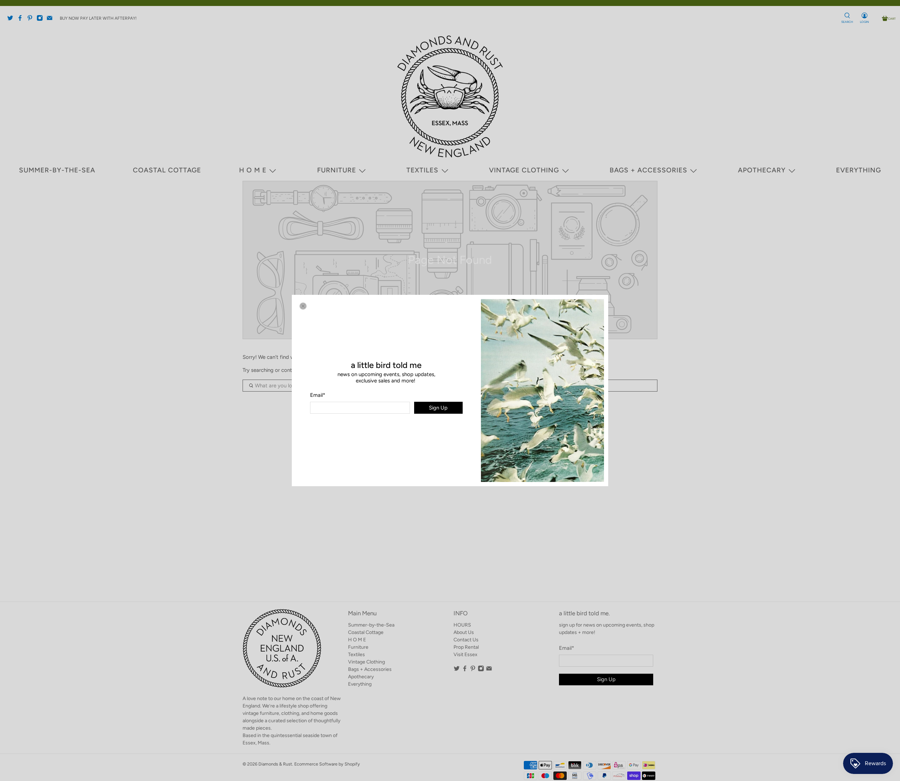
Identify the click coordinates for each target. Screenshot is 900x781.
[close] (303, 306)
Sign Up (438, 408)
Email (317, 395)
